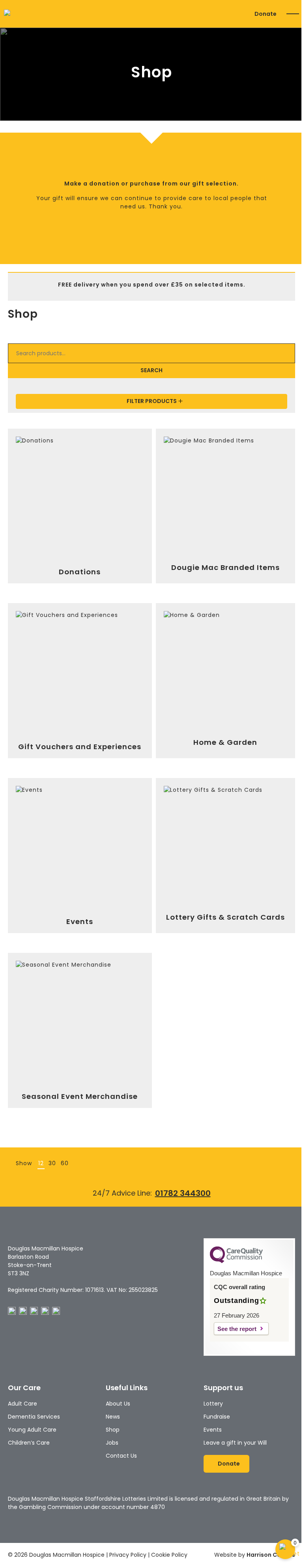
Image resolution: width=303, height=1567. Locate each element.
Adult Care (22, 1404)
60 (65, 1163)
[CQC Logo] (236, 1261)
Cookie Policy (169, 1555)
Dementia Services (34, 1417)
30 (52, 1163)
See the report (236, 1328)
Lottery (213, 1404)
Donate (265, 14)
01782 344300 (183, 1193)
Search (151, 370)
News (113, 1417)
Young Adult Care (32, 1430)
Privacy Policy (127, 1555)
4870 (157, 1507)
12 (41, 1163)
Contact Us (121, 1456)
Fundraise (217, 1417)
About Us (118, 1404)
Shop (113, 1430)
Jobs (112, 1443)
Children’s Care (29, 1443)
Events (213, 1430)
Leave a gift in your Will (235, 1443)
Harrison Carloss (271, 1555)
